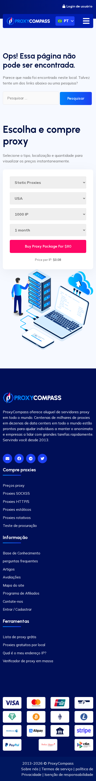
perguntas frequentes (20, 561)
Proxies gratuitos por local (24, 645)
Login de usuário (79, 6)
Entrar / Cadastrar (17, 609)
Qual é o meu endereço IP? (24, 653)
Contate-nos (13, 601)
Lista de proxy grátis (19, 637)
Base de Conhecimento (21, 553)
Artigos (9, 569)
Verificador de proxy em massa (28, 661)
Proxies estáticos (17, 509)
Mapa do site (13, 585)
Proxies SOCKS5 (16, 493)
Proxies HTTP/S (16, 501)
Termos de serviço (56, 769)
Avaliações (12, 577)
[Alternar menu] (86, 21)
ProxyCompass (61, 763)
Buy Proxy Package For (48, 246)
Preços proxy (13, 485)
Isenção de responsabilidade (69, 774)
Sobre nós (29, 769)
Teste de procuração (20, 525)
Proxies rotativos (17, 517)
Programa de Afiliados (21, 593)
